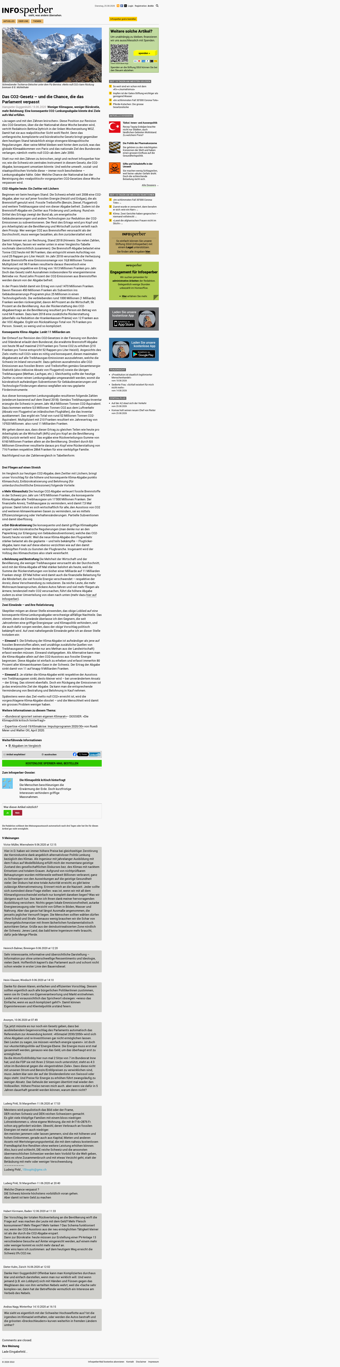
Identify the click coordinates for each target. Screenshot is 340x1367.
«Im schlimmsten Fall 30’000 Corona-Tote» (135, 100)
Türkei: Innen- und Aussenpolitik (140, 122)
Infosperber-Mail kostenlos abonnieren (106, 1361)
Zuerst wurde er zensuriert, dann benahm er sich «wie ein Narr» (135, 208)
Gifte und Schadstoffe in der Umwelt (137, 165)
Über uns (23, 21)
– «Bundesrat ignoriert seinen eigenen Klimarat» (34, 716)
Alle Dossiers (149, 185)
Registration (141, 5)
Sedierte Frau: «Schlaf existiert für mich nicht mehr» (133, 386)
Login (130, 5)
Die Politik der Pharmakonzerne (140, 143)
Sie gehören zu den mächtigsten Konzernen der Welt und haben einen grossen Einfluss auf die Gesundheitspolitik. (140, 151)
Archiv (151, 5)
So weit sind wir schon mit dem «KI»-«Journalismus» (129, 88)
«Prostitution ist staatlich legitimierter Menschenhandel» (132, 376)
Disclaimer (141, 1361)
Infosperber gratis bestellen (123, 19)
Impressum (153, 1361)
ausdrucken (50, 754)
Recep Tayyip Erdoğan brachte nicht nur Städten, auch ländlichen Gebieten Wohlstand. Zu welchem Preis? (140, 131)
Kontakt (130, 1361)
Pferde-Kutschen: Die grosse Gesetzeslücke (128, 106)
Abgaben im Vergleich (26, 746)
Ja (7, 812)
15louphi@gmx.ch (34, 1169)
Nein (17, 812)
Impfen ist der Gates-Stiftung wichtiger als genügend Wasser (135, 95)
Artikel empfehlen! (15, 754)
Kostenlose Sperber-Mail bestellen (52, 763)
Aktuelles (8, 21)
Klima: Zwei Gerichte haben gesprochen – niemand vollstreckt (135, 215)
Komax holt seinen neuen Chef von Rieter (134, 410)
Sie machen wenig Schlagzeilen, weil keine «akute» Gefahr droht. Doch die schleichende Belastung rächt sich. (140, 175)
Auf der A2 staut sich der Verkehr (129, 403)
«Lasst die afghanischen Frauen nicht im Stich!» (134, 222)
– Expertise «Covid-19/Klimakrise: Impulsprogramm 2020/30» (43, 726)
